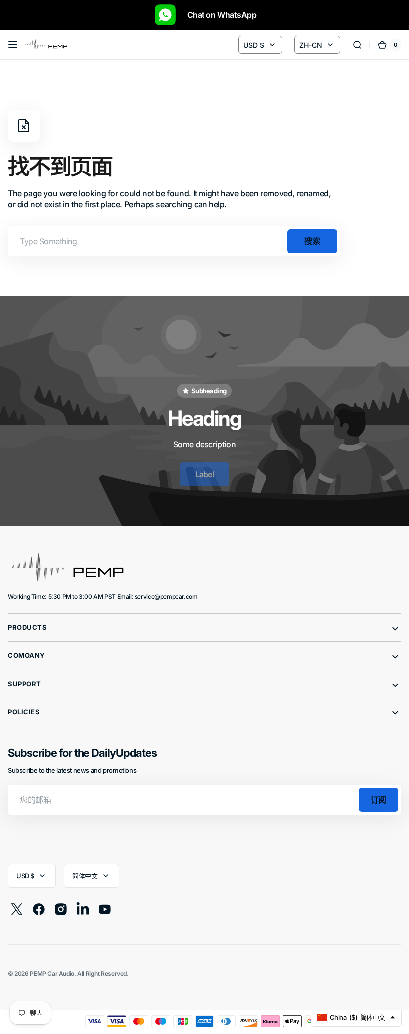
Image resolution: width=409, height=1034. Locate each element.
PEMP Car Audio (52, 973)
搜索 (312, 241)
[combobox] (174, 241)
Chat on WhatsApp (217, 15)
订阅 (378, 800)
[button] (13, 45)
